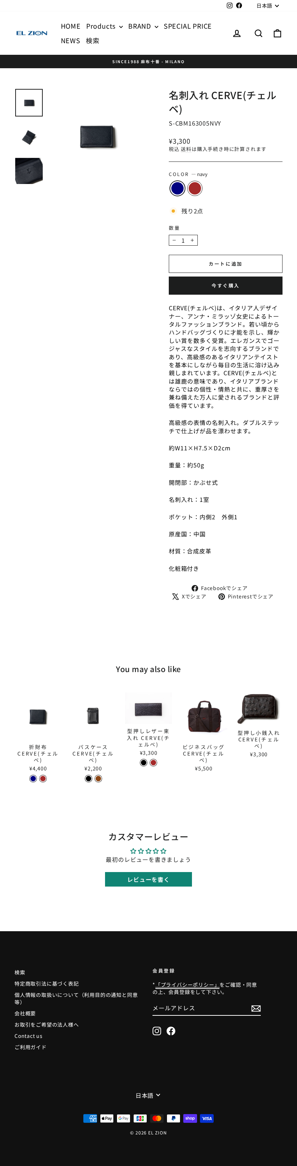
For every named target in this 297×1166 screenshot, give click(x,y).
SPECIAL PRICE (188, 25)
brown (195, 188)
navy (177, 188)
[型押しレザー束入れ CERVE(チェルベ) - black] (143, 762)
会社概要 (25, 1013)
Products (101, 25)
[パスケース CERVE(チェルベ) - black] (88, 778)
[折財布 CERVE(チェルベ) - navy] (33, 778)
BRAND (140, 25)
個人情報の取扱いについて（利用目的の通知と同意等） (76, 998)
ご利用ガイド (30, 1047)
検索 (93, 40)
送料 (186, 148)
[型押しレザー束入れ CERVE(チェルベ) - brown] (153, 762)
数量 (174, 228)
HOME (71, 25)
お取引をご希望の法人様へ (46, 1024)
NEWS (70, 40)
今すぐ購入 (226, 285)
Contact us (28, 1035)
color (188, 174)
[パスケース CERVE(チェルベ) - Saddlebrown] (98, 778)
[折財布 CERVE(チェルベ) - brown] (42, 778)
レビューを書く (148, 879)
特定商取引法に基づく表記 (46, 983)
